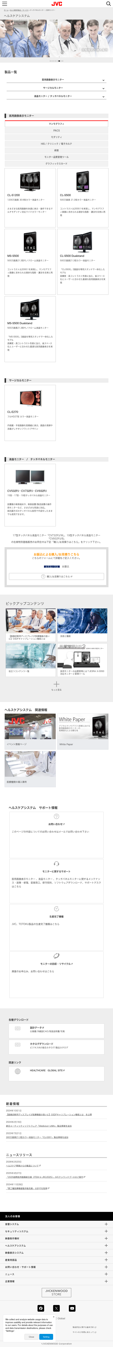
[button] (50, 61)
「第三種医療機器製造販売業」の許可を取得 (26, 1188)
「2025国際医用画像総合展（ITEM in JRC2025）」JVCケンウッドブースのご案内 (44, 1177)
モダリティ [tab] (56, 137)
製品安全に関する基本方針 (83, 1327)
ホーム (6, 10)
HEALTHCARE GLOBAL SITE (46, 1070)
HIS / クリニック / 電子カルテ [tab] (56, 144)
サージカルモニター (53, 88)
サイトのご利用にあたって (83, 1332)
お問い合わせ (55, 824)
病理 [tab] (56, 150)
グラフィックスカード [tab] (56, 164)
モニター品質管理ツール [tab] (56, 157)
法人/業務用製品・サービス (19, 10)
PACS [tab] (56, 130)
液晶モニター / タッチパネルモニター (53, 96)
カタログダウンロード (41, 1044)
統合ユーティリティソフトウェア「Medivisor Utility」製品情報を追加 (39, 1126)
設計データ (36, 1027)
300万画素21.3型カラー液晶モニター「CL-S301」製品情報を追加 (37, 1137)
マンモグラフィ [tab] (56, 124)
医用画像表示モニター (53, 80)
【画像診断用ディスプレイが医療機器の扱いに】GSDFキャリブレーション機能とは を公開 (49, 1115)
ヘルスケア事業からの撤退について (22, 1166)
